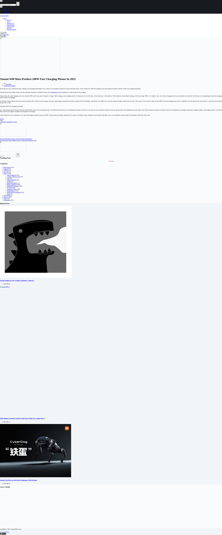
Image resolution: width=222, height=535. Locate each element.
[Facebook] (1, 534)
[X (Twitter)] (3, 534)
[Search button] (17, 155)
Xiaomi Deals (10, 25)
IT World (9, 187)
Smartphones (10, 191)
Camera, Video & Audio (13, 176)
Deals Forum (10, 26)
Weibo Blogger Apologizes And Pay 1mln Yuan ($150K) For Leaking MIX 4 (22, 418)
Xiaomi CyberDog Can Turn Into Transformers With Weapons (18, 480)
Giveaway (6, 170)
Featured (5, 169)
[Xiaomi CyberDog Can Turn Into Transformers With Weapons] (35, 476)
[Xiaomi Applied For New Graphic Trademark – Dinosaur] (36, 277)
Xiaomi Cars (10, 23)
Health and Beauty (12, 183)
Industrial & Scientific (9, 85)
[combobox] (8, 156)
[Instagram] (5, 534)
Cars (8, 178)
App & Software (11, 175)
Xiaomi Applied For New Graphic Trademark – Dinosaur (17, 280)
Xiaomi (2, 122)
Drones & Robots (12, 180)
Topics (5, 198)
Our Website (6, 195)
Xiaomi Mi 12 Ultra (11, 122)
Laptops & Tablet (11, 189)
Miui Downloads (11, 29)
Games (9, 181)
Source (2, 119)
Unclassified (6, 200)
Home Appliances (12, 184)
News (8, 22)
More (5, 18)
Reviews (9, 28)
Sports (8, 194)
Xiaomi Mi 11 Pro (56, 92)
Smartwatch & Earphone (13, 192)
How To (9, 20)
